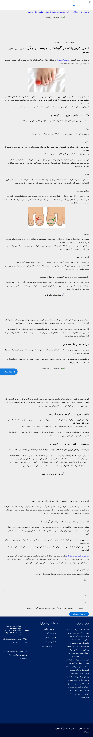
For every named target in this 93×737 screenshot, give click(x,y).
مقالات (56, 42)
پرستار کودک (49, 633)
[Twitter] (77, 706)
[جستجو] (2, 5)
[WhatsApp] (77, 714)
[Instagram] (69, 706)
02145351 (9, 371)
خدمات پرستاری (48, 646)
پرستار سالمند (49, 629)
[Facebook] (85, 706)
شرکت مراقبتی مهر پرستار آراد (77, 556)
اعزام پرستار (49, 642)
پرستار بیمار (49, 637)
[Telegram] (85, 714)
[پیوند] (87, 3)
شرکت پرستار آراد (67, 728)
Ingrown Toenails (63, 60)
